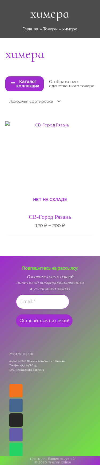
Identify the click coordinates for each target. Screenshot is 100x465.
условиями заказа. (52, 288)
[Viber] (16, 434)
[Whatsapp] (16, 449)
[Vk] (16, 405)
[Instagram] (16, 420)
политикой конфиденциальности (50, 282)
